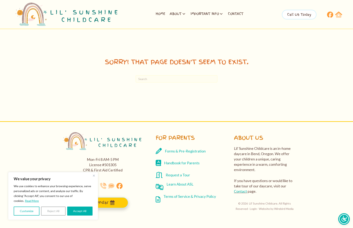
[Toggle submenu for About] (184, 14)
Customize (27, 211)
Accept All (79, 211)
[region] (53, 196)
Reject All (53, 211)
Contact (240, 191)
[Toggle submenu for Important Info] (221, 14)
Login (253, 208)
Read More (32, 200)
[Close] (93, 175)
